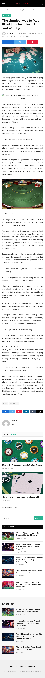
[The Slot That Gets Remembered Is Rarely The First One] (8, 573)
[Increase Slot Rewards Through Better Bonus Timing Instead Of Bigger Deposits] (8, 547)
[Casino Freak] (22, 3)
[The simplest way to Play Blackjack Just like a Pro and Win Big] (22, 60)
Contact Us (21, 666)
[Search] (42, 3)
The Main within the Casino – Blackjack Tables (21, 497)
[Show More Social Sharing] (41, 42)
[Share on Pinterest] (32, 42)
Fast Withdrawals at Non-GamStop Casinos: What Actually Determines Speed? (29, 560)
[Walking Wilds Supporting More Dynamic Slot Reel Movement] (8, 536)
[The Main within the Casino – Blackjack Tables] (22, 483)
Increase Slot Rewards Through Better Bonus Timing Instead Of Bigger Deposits (28, 547)
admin (11, 33)
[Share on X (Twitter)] (20, 42)
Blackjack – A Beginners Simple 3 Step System (22, 465)
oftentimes (14, 403)
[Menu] (3, 3)
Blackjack (6, 15)
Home (4, 10)
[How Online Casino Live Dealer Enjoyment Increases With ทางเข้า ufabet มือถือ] (8, 585)
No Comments (13, 36)
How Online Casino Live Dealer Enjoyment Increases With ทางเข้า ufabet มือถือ (28, 584)
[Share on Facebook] (8, 42)
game (5, 403)
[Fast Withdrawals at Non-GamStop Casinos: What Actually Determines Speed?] (8, 560)
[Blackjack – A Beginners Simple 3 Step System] (22, 451)
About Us (31, 666)
